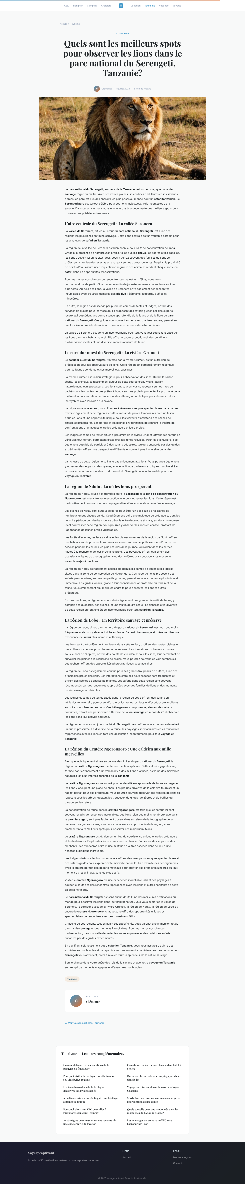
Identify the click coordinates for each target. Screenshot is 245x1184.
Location (135, 5)
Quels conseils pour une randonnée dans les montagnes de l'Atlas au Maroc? (152, 1111)
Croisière (106, 5)
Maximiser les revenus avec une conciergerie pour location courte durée (153, 1100)
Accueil (63, 23)
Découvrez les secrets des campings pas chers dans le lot (153, 1077)
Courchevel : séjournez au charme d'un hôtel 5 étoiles (154, 1066)
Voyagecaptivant (41, 1152)
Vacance (163, 5)
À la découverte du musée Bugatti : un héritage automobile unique (90, 1100)
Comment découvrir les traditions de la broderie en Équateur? (86, 1066)
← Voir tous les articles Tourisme (84, 1023)
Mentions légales (182, 1157)
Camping (92, 5)
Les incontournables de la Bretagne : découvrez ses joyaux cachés (84, 1088)
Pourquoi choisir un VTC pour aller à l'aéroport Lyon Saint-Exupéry (84, 1111)
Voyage (176, 5)
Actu (66, 5)
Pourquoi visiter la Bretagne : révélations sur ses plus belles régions (89, 1077)
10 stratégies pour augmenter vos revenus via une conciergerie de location (89, 1122)
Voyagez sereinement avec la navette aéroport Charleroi (153, 1088)
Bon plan (78, 5)
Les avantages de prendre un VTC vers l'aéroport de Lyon (149, 1122)
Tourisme (149, 5)
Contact (177, 1163)
